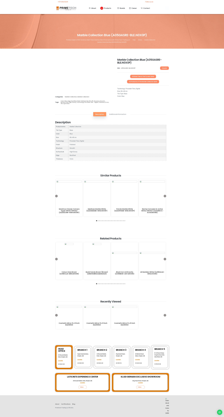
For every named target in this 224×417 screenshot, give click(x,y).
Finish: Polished (81, 101)
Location (60, 360)
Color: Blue (64, 101)
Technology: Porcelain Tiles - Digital (87, 102)
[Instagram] (168, 2)
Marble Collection (149, 40)
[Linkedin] (165, 2)
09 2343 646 (138, 363)
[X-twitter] (159, 2)
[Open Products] (112, 8)
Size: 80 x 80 (89, 101)
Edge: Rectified (72, 101)
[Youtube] (162, 2)
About (57, 404)
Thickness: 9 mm (104, 102)
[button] (167, 8)
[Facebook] (156, 2)
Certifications (65, 404)
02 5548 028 (157, 364)
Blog (73, 404)
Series (140, 40)
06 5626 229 (61, 364)
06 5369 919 (80, 363)
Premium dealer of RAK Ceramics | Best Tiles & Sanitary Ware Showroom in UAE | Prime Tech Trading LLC (98, 40)
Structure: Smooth (99, 101)
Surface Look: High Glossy (68, 102)
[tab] (99, 114)
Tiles (134, 40)
